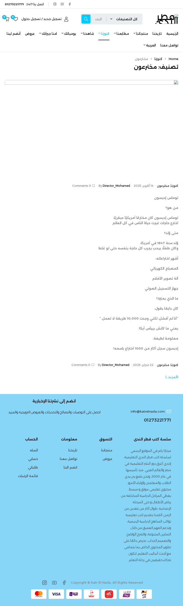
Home (173, 59)
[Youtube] (62, 4)
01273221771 (157, 420)
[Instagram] (54, 4)
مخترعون (163, 185)
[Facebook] (69, 4)
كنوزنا (158, 59)
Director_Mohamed (116, 185)
